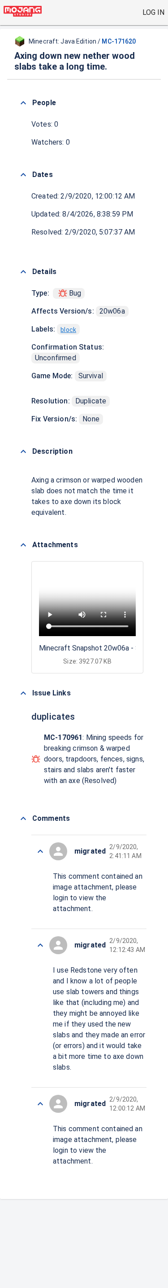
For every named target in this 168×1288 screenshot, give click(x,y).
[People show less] (23, 103)
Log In (153, 12)
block (68, 329)
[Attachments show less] (23, 545)
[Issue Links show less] (23, 693)
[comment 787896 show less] (40, 851)
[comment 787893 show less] (40, 1104)
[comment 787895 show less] (40, 945)
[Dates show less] (23, 175)
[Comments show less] (23, 819)
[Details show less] (23, 272)
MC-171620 (119, 41)
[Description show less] (23, 451)
